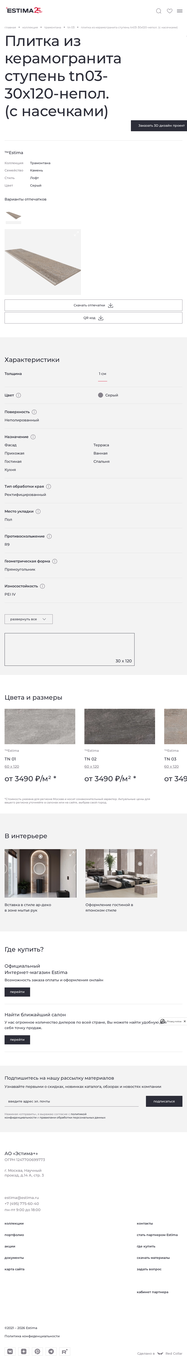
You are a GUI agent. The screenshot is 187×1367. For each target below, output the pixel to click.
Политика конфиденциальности (32, 1336)
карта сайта (14, 1269)
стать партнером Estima (157, 1235)
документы (14, 1258)
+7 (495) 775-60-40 (22, 1203)
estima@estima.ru (22, 1198)
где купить (146, 1246)
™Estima (12, 751)
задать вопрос (149, 1269)
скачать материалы (153, 1258)
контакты (145, 1223)
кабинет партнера (152, 1292)
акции (10, 1246)
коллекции (14, 1223)
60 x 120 (12, 766)
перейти (17, 992)
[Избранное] (170, 11)
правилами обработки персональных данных (72, 1117)
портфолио (14, 1235)
